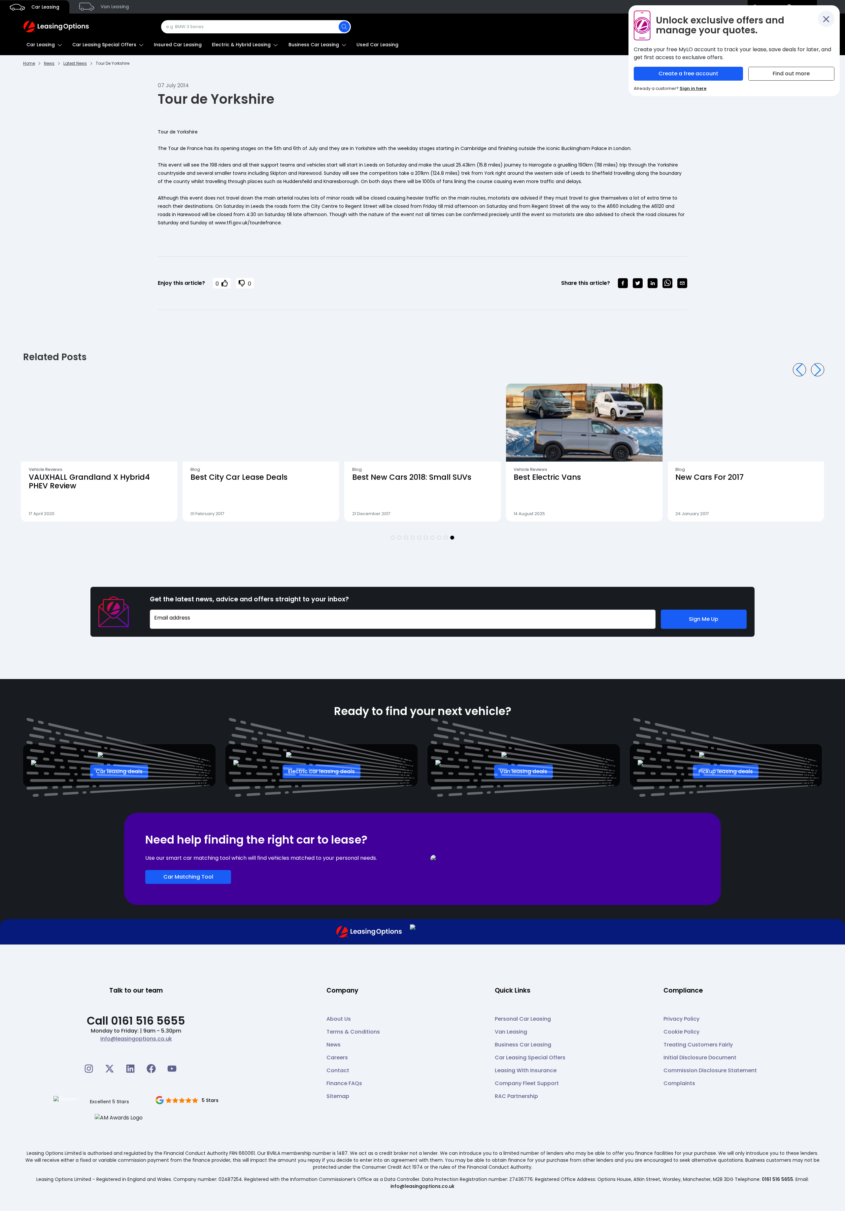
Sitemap (337, 1096)
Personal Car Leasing (523, 1019)
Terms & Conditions (353, 1032)
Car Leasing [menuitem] (44, 7)
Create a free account (688, 73)
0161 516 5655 (777, 1179)
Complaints (679, 1083)
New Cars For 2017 (548, 477)
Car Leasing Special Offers (530, 1057)
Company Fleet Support (527, 1083)
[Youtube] (172, 1068)
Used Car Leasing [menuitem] (377, 44)
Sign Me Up (703, 619)
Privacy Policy (681, 1019)
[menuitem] (44, 45)
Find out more (791, 73)
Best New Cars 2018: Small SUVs (250, 477)
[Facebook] (151, 1068)
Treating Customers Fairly (698, 1044)
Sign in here (693, 88)
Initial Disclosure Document (699, 1057)
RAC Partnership (516, 1096)
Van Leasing (511, 1032)
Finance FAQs (344, 1083)
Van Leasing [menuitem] (114, 7)
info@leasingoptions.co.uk (136, 1038)
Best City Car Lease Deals (77, 477)
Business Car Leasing (523, 1044)
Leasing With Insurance (526, 1070)
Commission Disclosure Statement (710, 1070)
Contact (337, 1070)
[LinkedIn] (130, 1068)
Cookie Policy (681, 1032)
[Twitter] (109, 1068)
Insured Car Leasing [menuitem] (178, 44)
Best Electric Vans (386, 477)
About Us (338, 1019)
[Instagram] (88, 1068)
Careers (337, 1057)
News (333, 1044)
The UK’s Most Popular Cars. (728, 477)
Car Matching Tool (188, 877)
